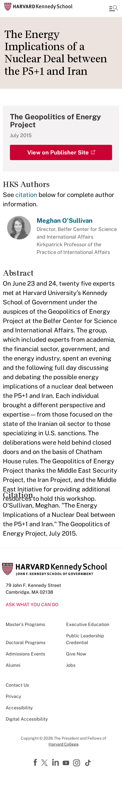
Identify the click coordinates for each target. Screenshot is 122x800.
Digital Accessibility (27, 719)
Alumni (13, 665)
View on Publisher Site (58, 152)
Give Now (76, 654)
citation (26, 194)
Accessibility (19, 707)
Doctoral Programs (25, 642)
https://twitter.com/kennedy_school (45, 763)
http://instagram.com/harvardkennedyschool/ (77, 763)
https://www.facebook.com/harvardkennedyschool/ (36, 762)
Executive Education (87, 624)
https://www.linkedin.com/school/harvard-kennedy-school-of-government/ (56, 762)
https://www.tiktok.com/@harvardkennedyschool (88, 763)
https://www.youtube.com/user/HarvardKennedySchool (66, 763)
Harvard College (64, 744)
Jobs (70, 665)
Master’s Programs (25, 624)
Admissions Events (25, 654)
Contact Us (17, 685)
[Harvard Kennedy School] (38, 6)
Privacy (13, 696)
